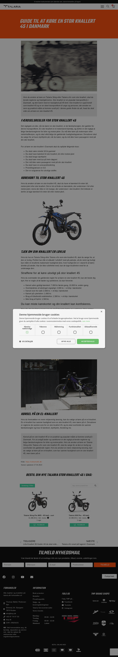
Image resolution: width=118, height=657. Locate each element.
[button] (26, 341)
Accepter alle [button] (87, 341)
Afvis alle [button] (66, 341)
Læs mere (86, 321)
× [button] (101, 312)
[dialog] (59, 328)
